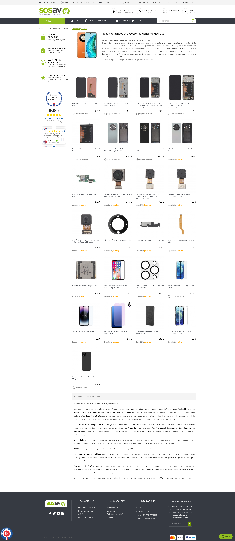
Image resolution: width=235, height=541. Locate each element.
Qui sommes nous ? (86, 508)
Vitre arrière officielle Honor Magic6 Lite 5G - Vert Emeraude (116, 150)
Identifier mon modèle (98, 20)
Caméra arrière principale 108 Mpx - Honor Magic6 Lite (118, 195)
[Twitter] (54, 513)
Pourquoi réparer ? (86, 511)
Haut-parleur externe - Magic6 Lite (150, 240)
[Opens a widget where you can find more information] (226, 537)
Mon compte (112, 508)
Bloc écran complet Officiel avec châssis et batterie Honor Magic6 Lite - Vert (149, 105)
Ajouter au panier (81, 98)
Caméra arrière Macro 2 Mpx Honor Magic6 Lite (179, 195)
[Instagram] (62, 513)
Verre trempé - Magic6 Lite (83, 331)
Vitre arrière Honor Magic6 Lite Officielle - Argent (180, 150)
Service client (117, 501)
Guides (75, 20)
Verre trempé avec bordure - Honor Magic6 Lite (116, 287)
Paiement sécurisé (115, 514)
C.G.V (80, 514)
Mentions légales (85, 517)
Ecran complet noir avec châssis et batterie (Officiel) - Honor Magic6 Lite (181, 105)
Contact (138, 20)
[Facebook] (50, 513)
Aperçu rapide (91, 98)
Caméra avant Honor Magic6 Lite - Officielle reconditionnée (86, 241)
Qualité (110, 517)
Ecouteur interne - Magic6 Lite (84, 286)
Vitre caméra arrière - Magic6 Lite (118, 240)
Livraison (111, 511)
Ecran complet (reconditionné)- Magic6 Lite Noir (117, 104)
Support (121, 20)
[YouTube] (58, 513)
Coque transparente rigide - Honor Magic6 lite (179, 332)
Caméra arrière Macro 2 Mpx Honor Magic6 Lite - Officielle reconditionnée (148, 196)
